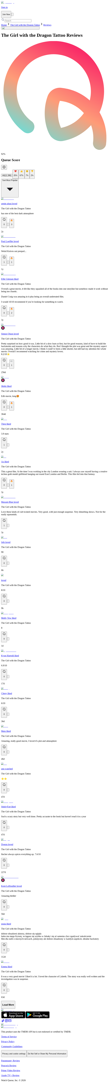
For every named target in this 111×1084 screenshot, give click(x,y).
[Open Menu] (12, 14)
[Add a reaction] (8, 224)
